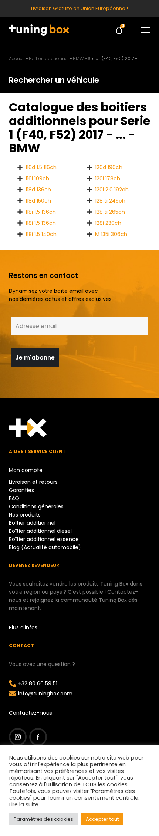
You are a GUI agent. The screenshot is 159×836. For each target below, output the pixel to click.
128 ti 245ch (110, 200)
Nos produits (25, 514)
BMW (78, 58)
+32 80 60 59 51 (37, 683)
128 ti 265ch (110, 212)
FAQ (14, 498)
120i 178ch (107, 178)
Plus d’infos (23, 627)
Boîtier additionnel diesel (40, 531)
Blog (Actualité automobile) (45, 547)
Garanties (21, 490)
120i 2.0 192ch (112, 189)
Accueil (17, 58)
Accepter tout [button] (102, 819)
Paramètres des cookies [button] (43, 819)
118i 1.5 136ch (41, 212)
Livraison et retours (33, 482)
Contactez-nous (30, 713)
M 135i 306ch (111, 234)
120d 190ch (108, 167)
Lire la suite (23, 804)
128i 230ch (108, 223)
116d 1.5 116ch (41, 167)
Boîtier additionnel (49, 58)
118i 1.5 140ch (41, 234)
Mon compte (26, 470)
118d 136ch (38, 189)
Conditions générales (36, 506)
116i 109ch (37, 178)
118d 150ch (38, 200)
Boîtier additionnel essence (44, 539)
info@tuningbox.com (45, 693)
